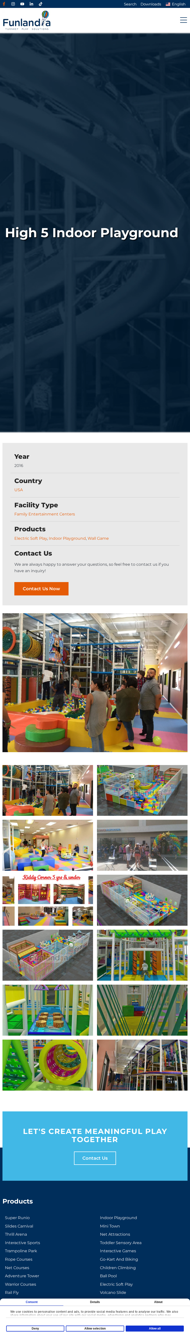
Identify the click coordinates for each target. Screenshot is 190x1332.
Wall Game (98, 538)
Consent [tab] (32, 1302)
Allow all (155, 1328)
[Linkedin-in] (31, 4)
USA (18, 489)
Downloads (151, 4)
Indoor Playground (67, 538)
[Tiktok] (41, 4)
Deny (35, 1328)
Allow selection (95, 1328)
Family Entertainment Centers (44, 514)
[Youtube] (22, 4)
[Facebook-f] (4, 4)
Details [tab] (95, 1302)
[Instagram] (13, 4)
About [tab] (158, 1302)
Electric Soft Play (30, 538)
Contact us (95, 1158)
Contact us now (41, 588)
